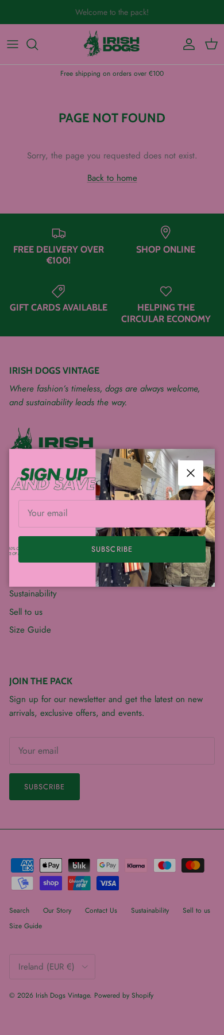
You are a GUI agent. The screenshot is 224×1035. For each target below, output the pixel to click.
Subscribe (111, 549)
